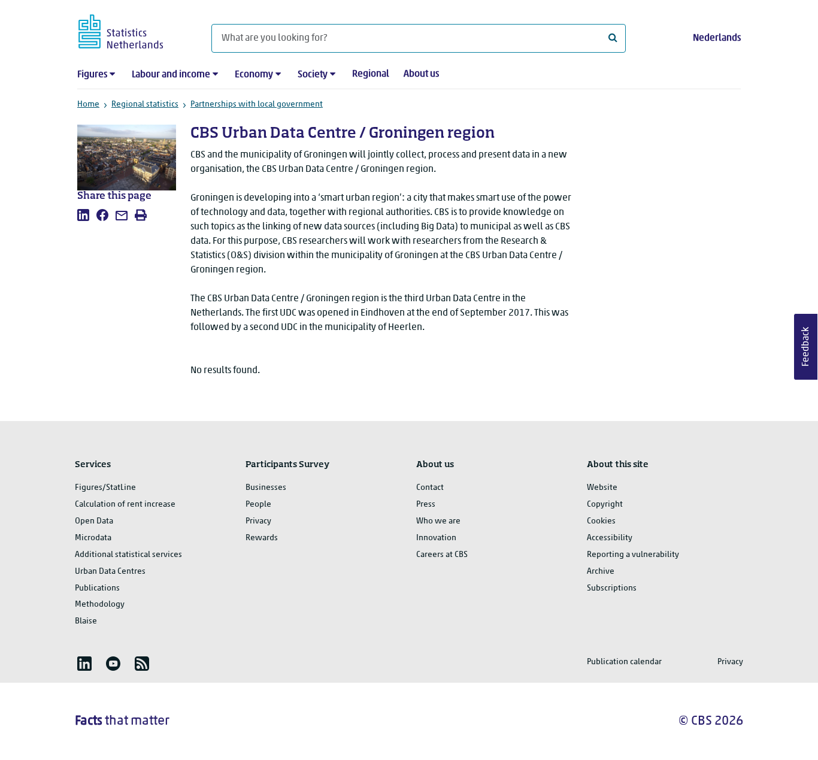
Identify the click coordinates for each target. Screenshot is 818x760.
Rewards (262, 538)
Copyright (605, 504)
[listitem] (83, 215)
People (258, 504)
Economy (254, 75)
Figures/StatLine (105, 488)
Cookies (601, 521)
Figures (92, 75)
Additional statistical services (128, 555)
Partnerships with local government (256, 104)
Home (88, 104)
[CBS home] (132, 30)
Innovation (436, 538)
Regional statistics (144, 104)
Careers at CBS (442, 555)
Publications (97, 588)
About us (421, 74)
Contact (430, 488)
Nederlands (717, 38)
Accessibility (609, 538)
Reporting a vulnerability (633, 555)
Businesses (266, 488)
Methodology (100, 604)
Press (425, 504)
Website (602, 488)
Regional (370, 74)
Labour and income (171, 75)
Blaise (86, 621)
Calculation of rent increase (125, 504)
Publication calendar (624, 662)
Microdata (93, 538)
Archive (600, 572)
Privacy (258, 521)
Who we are (438, 521)
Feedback (806, 347)
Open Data (94, 521)
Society (313, 75)
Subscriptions (612, 588)
